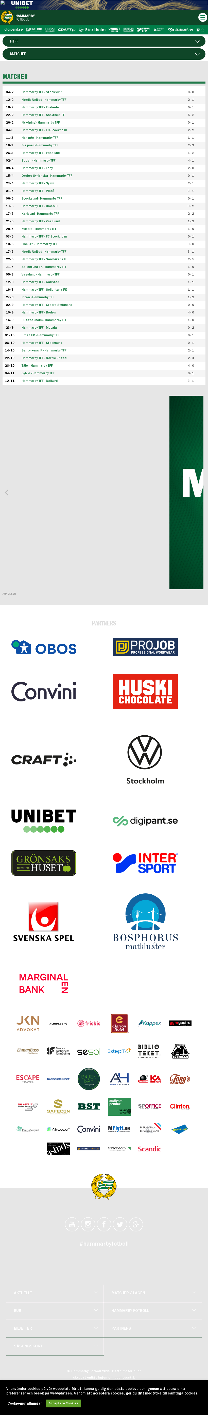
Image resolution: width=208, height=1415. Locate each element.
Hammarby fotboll (130, 1311)
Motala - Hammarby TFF (39, 229)
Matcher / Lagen (128, 1293)
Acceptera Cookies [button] (63, 1403)
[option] (104, 492)
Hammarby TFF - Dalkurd (40, 381)
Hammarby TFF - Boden (39, 312)
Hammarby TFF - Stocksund (42, 343)
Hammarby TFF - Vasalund (41, 221)
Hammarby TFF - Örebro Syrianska (47, 305)
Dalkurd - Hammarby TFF (40, 244)
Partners (121, 1329)
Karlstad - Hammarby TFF (40, 213)
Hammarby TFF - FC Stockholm (44, 236)
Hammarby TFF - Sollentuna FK (44, 289)
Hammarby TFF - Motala (39, 327)
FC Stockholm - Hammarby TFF (44, 320)
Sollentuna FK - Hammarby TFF (44, 267)
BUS (17, 1311)
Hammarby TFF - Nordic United (44, 358)
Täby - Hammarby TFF (37, 365)
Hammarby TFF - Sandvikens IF (44, 259)
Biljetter (23, 1329)
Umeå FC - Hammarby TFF (40, 335)
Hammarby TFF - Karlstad (40, 282)
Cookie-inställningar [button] (25, 1403)
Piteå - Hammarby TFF (38, 297)
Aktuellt (23, 1293)
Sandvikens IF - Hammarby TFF (44, 350)
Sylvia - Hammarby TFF (38, 373)
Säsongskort (28, 1346)
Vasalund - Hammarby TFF (41, 274)
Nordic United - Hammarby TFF (44, 251)
